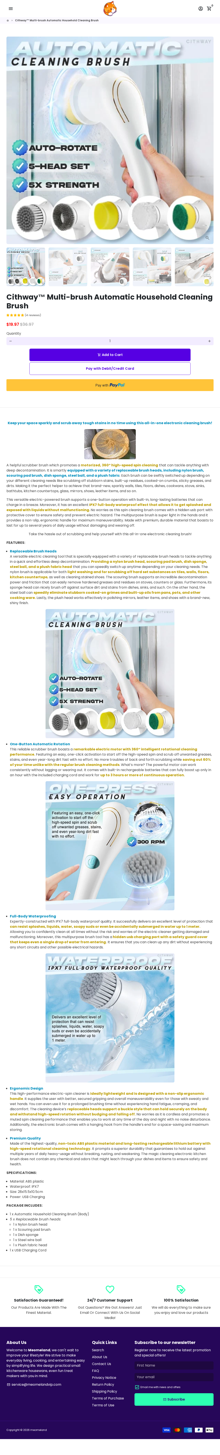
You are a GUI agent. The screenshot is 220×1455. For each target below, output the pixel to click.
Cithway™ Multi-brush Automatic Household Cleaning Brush (57, 20)
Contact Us (101, 1363)
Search (98, 1350)
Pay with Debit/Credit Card (110, 368)
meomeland (38, 1430)
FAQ (95, 1370)
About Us (99, 1356)
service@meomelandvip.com (34, 1384)
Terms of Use (103, 1405)
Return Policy (103, 1384)
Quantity (13, 333)
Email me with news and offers (160, 1387)
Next (208, 140)
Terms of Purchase (108, 1398)
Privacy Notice (104, 1377)
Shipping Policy (104, 1391)
